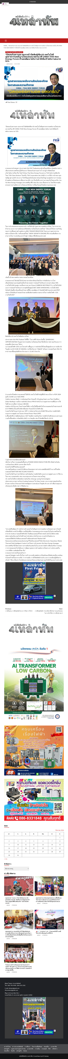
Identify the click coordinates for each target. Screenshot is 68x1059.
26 (33, 851)
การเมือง (37, 1048)
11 (26, 844)
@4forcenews (10, 63)
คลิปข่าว (54, 1048)
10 (18, 844)
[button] (5, 40)
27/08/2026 (14, 905)
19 (33, 848)
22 (60, 848)
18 (26, 848)
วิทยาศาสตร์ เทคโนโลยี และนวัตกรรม (14, 52)
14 (52, 844)
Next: (49, 611)
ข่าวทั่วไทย (8, 893)
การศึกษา (27, 1046)
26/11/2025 (17, 63)
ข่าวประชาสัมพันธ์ (41, 927)
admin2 (8, 905)
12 (33, 844)
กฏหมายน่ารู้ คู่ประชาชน (18, 1048)
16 (9, 848)
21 (52, 848)
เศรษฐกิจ (6, 1048)
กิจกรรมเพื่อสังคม (37, 1046)
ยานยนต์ (44, 1048)
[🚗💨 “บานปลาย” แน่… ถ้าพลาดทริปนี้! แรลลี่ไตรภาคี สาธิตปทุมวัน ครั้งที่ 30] (49, 919)
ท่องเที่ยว (46, 1046)
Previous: (18, 610)
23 (9, 851)
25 (26, 851)
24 (18, 851)
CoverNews (37, 1056)
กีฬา (49, 1048)
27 (43, 851)
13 (43, 844)
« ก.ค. (5, 859)
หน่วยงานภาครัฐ (19, 960)
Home (25, 1051)
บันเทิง (13, 1051)
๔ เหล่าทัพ (54, 1046)
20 (43, 848)
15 (60, 844)
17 (18, 848)
